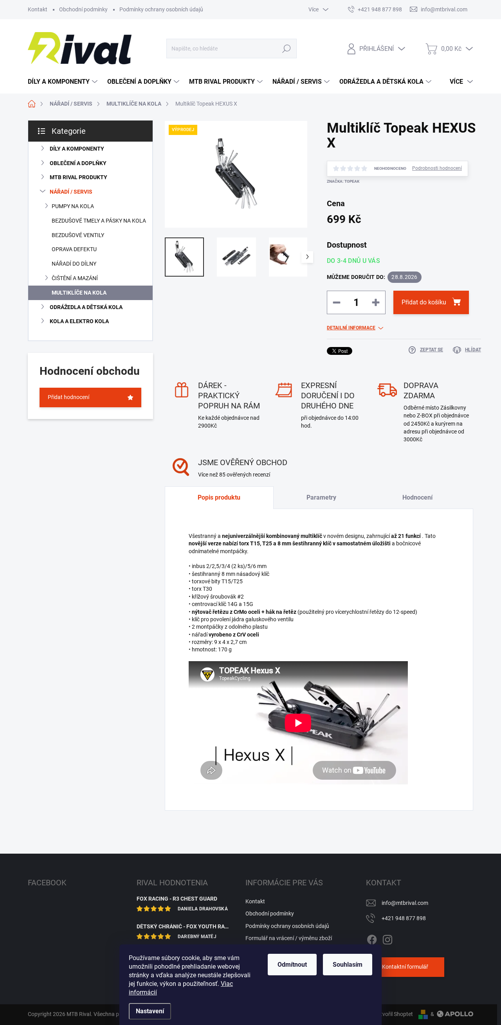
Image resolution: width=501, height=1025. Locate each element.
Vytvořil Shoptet (393, 1014)
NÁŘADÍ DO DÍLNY (74, 264)
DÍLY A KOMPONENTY (77, 149)
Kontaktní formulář (405, 967)
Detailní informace (351, 328)
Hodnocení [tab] (417, 497)
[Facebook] (372, 938)
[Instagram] (387, 938)
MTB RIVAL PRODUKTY (78, 177)
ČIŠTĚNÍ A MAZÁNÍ (75, 278)
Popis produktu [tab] (219, 497)
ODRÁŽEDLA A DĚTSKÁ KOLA (86, 307)
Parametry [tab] (321, 497)
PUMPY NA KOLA (73, 206)
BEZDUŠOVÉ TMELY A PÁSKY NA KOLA (99, 221)
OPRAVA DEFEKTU (74, 249)
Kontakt (37, 9)
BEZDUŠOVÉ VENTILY (78, 235)
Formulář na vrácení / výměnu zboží (288, 938)
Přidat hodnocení (68, 397)
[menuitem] (63, 82)
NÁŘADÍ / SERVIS (71, 192)
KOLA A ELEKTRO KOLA (79, 321)
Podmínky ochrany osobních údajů (161, 9)
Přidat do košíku (424, 302)
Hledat (287, 48)
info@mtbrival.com (405, 903)
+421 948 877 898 (404, 918)
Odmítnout (292, 964)
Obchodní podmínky (83, 9)
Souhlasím (347, 964)
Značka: (343, 181)
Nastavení (150, 1011)
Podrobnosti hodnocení (437, 168)
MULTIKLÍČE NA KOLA (79, 293)
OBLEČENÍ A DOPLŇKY (78, 163)
